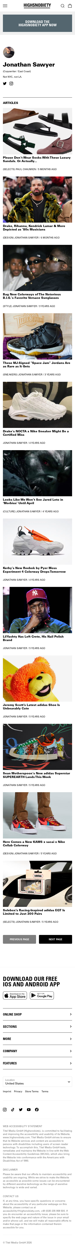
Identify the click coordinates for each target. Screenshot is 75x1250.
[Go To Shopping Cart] (70, 6)
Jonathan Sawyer (26, 237)
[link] (37, 139)
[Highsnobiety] (37, 5)
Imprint (7, 1091)
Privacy (18, 1091)
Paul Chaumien (26, 169)
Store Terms (32, 1091)
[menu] (5, 6)
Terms (45, 1091)
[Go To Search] (62, 6)
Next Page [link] (55, 939)
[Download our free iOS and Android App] (15, 995)
